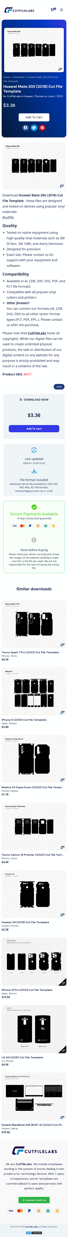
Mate (59, 386)
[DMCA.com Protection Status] (34, 1232)
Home (6, 77)
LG (3, 1061)
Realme (14, 791)
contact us (41, 254)
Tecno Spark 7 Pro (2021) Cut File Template (30, 652)
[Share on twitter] (34, 128)
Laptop (14, 1128)
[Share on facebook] (25, 128)
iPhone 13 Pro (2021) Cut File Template (27, 990)
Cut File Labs (31, 1226)
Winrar (28, 490)
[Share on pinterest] (42, 128)
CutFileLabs (14, 96)
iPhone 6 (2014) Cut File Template (24, 720)
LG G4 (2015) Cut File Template (22, 1057)
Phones (39, 96)
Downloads (19, 77)
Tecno (14, 656)
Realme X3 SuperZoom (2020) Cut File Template (34, 787)
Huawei (28, 96)
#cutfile (8, 217)
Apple (5, 723)
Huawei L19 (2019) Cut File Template (25, 922)
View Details (34, 624)
